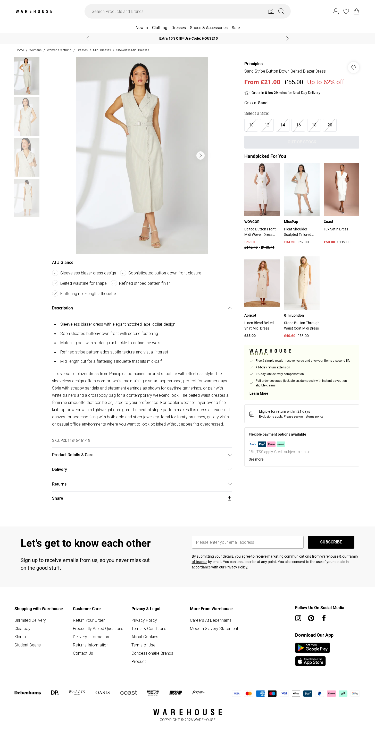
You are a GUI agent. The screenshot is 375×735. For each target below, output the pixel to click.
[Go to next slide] (200, 155)
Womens (35, 50)
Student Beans (27, 644)
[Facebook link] (324, 618)
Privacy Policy (144, 620)
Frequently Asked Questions (98, 628)
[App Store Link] (312, 654)
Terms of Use (143, 644)
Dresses (82, 50)
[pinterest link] (311, 618)
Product (138, 661)
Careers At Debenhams (210, 620)
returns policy (314, 416)
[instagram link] (298, 618)
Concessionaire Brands (152, 653)
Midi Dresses (102, 50)
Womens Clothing (59, 50)
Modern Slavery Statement (214, 628)
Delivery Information (91, 636)
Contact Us (83, 653)
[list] (142, 155)
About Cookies (144, 636)
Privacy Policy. (236, 567)
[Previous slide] (88, 38)
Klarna (20, 636)
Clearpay (22, 628)
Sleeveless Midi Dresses (132, 50)
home (20, 50)
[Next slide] (287, 38)
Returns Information (91, 644)
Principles (253, 63)
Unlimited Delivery (30, 620)
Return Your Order (89, 620)
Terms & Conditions (148, 628)
